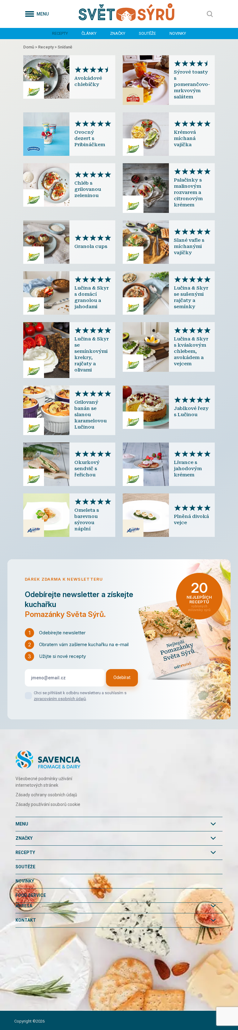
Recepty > (48, 47)
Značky (117, 33)
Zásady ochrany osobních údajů (46, 794)
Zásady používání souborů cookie (47, 804)
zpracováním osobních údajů (60, 698)
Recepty (60, 33)
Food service (30, 895)
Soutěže (147, 33)
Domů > (30, 47)
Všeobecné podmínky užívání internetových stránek (43, 782)
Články (89, 33)
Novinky (178, 33)
